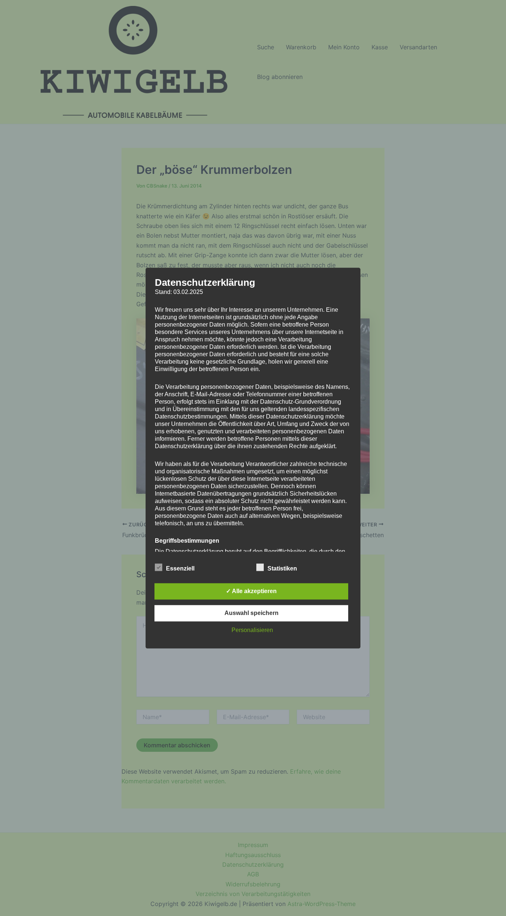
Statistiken (282, 568)
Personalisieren (252, 630)
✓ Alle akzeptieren (251, 591)
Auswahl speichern (251, 613)
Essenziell (180, 568)
